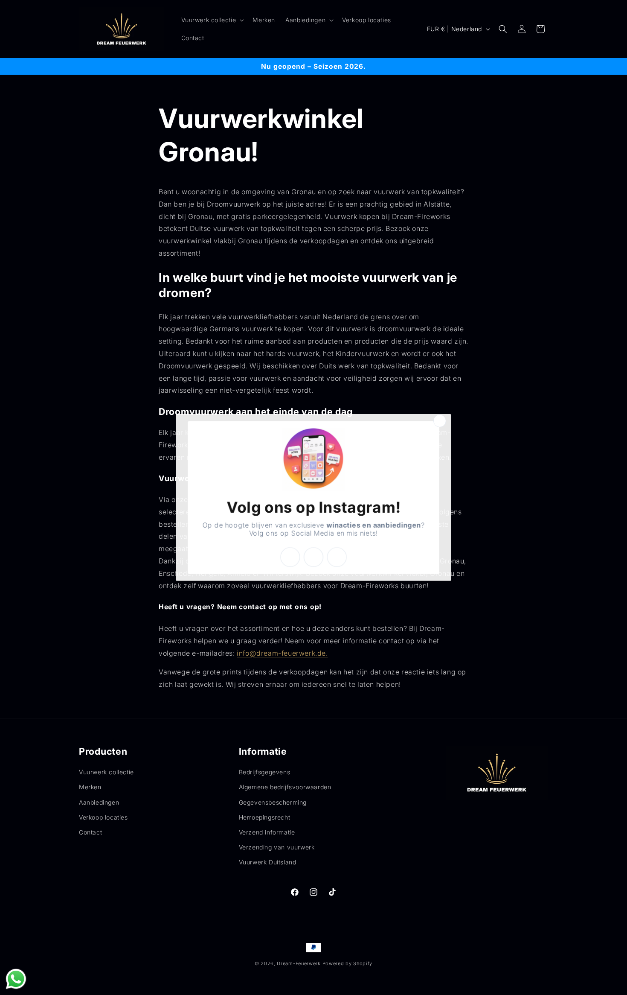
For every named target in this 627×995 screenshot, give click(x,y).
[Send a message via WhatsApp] (16, 979)
